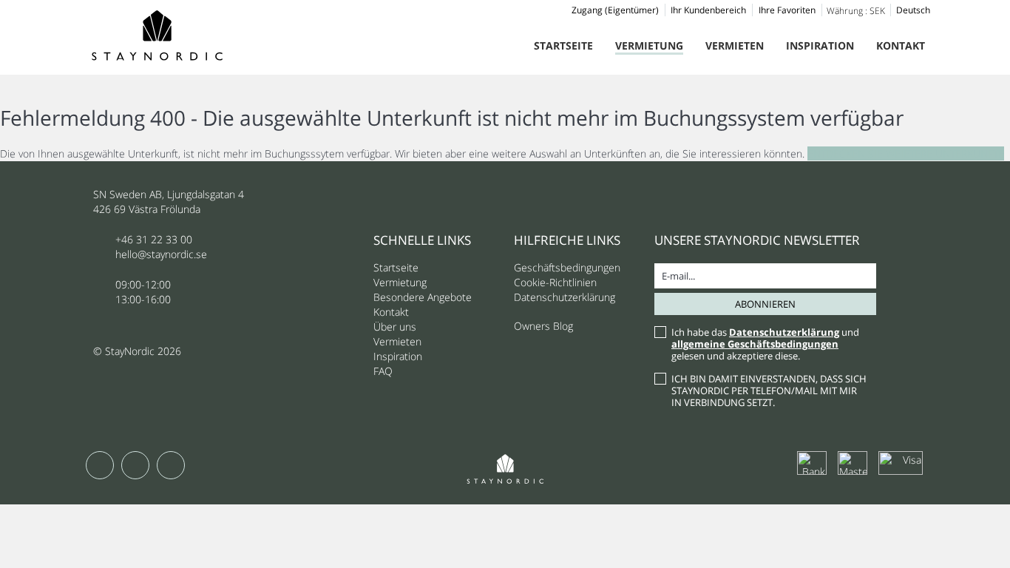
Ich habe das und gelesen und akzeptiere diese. (765, 344)
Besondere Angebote (422, 297)
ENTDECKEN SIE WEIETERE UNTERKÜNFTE (905, 153)
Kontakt (900, 45)
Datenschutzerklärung (564, 297)
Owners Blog (543, 326)
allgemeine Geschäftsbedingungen (754, 344)
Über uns (394, 327)
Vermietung (649, 45)
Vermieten (734, 45)
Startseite (563, 45)
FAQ (383, 371)
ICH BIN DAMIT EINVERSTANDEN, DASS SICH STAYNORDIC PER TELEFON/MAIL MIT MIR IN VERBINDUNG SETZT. (769, 390)
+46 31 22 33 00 (153, 239)
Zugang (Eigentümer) (615, 10)
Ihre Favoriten (787, 10)
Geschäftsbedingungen (567, 267)
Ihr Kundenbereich (708, 10)
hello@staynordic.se (161, 254)
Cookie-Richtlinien (555, 282)
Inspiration (820, 45)
